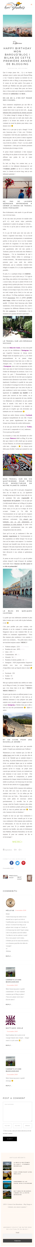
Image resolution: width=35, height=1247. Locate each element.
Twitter (29, 427)
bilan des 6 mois (15, 348)
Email (17, 1232)
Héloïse (10, 910)
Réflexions (23, 68)
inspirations (8, 850)
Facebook (29, 415)
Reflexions (17, 43)
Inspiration (12, 68)
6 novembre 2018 (8, 868)
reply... (9, 956)
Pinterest (13, 438)
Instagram (11, 705)
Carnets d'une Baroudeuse (14, 859)
